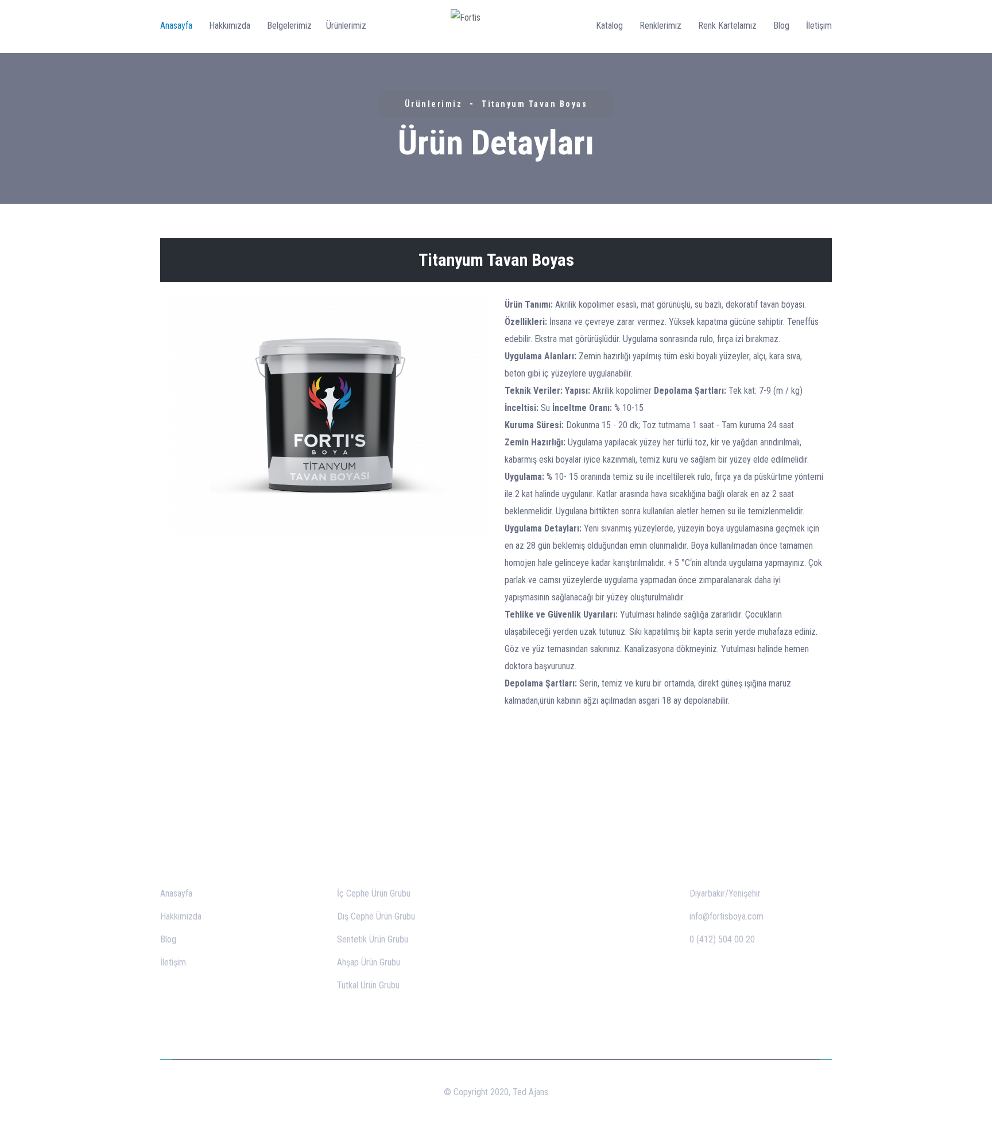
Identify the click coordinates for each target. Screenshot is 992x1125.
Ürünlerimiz (346, 25)
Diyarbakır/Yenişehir (725, 893)
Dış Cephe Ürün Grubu (376, 916)
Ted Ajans (530, 1092)
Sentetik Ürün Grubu (372, 939)
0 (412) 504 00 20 (722, 939)
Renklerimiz (660, 25)
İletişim (819, 25)
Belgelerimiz (289, 25)
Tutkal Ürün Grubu (368, 985)
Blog (781, 25)
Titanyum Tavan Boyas (534, 103)
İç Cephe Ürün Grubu (373, 893)
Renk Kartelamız (727, 25)
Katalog (609, 25)
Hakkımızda (229, 25)
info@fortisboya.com (726, 916)
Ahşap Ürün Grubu (368, 962)
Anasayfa (176, 25)
